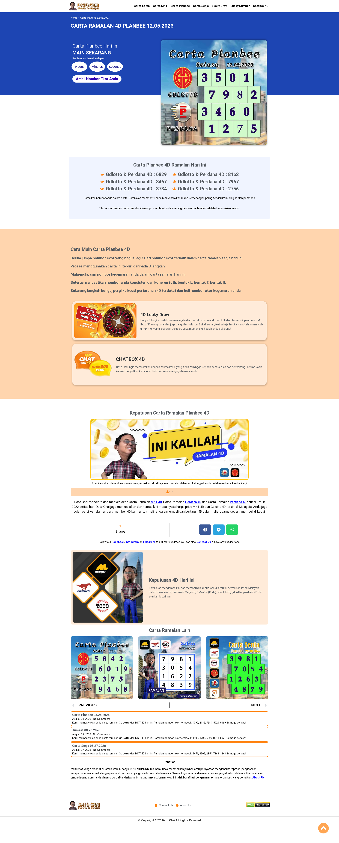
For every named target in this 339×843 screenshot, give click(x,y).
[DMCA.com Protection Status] (258, 806)
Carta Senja (201, 6)
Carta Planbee (180, 6)
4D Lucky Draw (154, 314)
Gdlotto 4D (193, 502)
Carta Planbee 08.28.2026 (90, 715)
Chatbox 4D (261, 6)
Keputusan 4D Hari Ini (171, 580)
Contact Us (204, 542)
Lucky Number (240, 6)
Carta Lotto (142, 6)
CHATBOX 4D (130, 359)
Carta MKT (160, 6)
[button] (205, 529)
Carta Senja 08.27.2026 (89, 746)
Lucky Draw (219, 6)
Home (74, 17)
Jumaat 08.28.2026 (86, 730)
